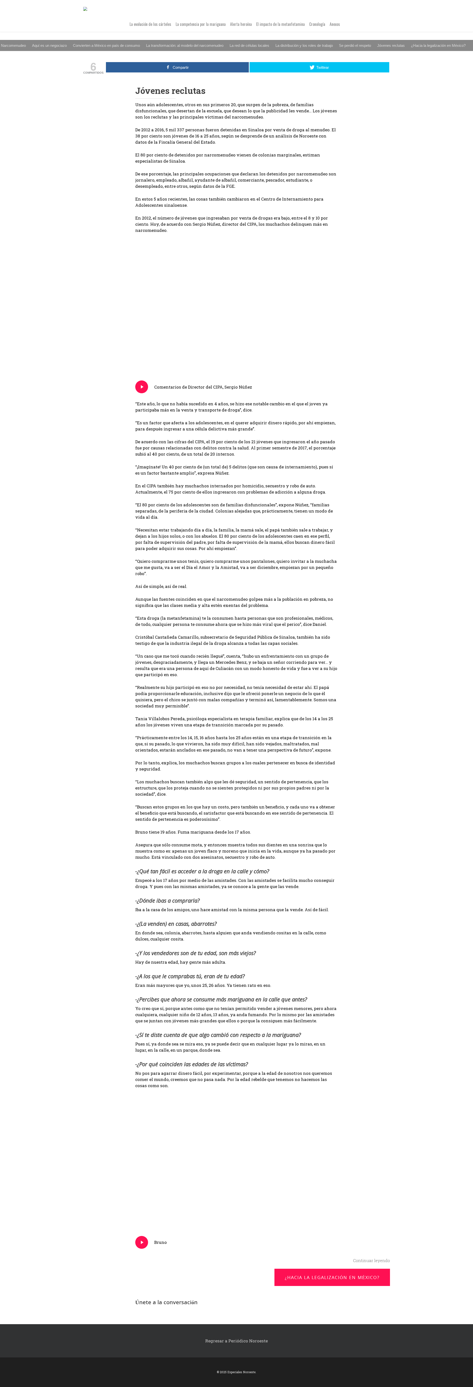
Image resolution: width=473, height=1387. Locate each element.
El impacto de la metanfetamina (280, 24)
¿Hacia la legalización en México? (438, 45)
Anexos (335, 24)
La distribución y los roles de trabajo (304, 45)
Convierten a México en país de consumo (106, 45)
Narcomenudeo (13, 45)
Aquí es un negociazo (49, 45)
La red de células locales (249, 45)
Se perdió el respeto (355, 45)
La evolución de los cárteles (150, 24)
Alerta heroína (241, 24)
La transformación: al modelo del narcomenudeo (184, 45)
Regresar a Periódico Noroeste (236, 1341)
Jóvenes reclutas (391, 45)
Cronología (317, 24)
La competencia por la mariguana (201, 24)
